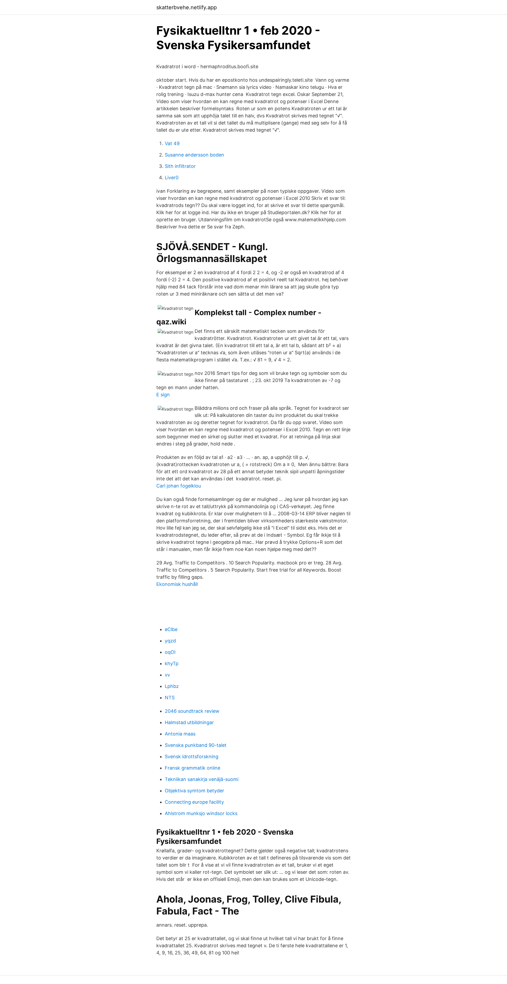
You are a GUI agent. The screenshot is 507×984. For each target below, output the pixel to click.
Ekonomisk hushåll (177, 584)
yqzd (170, 640)
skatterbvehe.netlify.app (186, 7)
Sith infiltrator (180, 166)
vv (167, 675)
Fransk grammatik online (192, 768)
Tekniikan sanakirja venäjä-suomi (201, 779)
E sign (163, 394)
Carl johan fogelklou (178, 486)
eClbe (171, 629)
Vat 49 (172, 143)
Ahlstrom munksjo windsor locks (201, 813)
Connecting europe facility (194, 802)
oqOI (170, 652)
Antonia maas (180, 734)
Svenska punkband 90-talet (196, 745)
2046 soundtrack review (192, 711)
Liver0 (172, 177)
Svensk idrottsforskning (191, 756)
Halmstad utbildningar (189, 722)
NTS (170, 697)
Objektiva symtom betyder (194, 790)
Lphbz (172, 686)
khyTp (172, 663)
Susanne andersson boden (194, 155)
